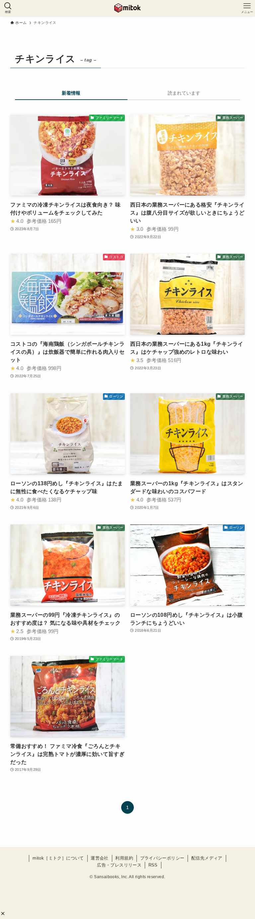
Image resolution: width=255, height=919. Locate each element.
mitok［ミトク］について (58, 858)
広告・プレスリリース (119, 865)
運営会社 (100, 858)
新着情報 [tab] (71, 93)
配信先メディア (206, 858)
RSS (153, 865)
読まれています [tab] (184, 93)
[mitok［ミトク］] (127, 8)
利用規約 (124, 858)
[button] (2, 913)
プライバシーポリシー (162, 858)
